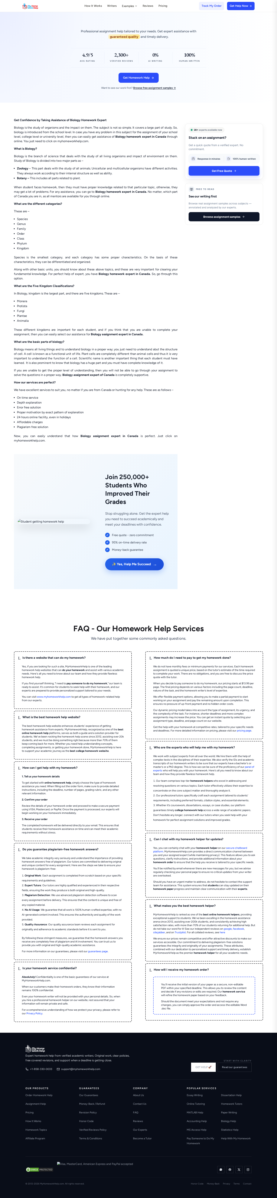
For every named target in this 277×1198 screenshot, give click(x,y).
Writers (112, 6)
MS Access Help (196, 1129)
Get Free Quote (222, 170)
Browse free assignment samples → (154, 88)
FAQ (135, 1112)
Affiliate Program (35, 1138)
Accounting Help (197, 1121)
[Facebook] (229, 1169)
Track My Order (211, 6)
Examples (128, 6)
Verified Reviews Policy (92, 1129)
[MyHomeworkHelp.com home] (35, 1048)
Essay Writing (195, 1095)
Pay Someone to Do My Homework (200, 1141)
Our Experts (140, 1129)
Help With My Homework (236, 1138)
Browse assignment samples (221, 216)
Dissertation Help (231, 1095)
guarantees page (98, 951)
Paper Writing (229, 1112)
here (222, 932)
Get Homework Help (136, 77)
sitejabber (159, 932)
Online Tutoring (196, 1103)
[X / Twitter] (239, 1169)
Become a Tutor (142, 1138)
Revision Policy (88, 1112)
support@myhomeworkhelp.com (80, 1069)
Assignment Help (35, 1103)
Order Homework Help (38, 1095)
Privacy (226, 1183)
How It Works (93, 6)
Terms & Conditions (90, 1138)
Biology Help (228, 1121)
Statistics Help (229, 1129)
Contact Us (139, 1103)
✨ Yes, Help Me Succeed (134, 564)
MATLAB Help (195, 1112)
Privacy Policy (34, 1013)
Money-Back (213, 1183)
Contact (247, 1183)
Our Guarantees (88, 1095)
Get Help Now (239, 6)
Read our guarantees (234, 1067)
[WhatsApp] (220, 1169)
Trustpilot (180, 932)
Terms (236, 1183)
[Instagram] (248, 1169)
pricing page (244, 730)
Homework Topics (36, 1129)
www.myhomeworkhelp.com (54, 696)
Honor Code (86, 1121)
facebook (238, 928)
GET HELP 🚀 (203, 1067)
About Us (138, 1095)
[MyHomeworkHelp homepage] (37, 6)
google (228, 928)
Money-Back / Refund (92, 1103)
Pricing (162, 6)
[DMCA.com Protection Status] (39, 1169)
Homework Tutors (231, 1103)
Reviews (148, 6)
